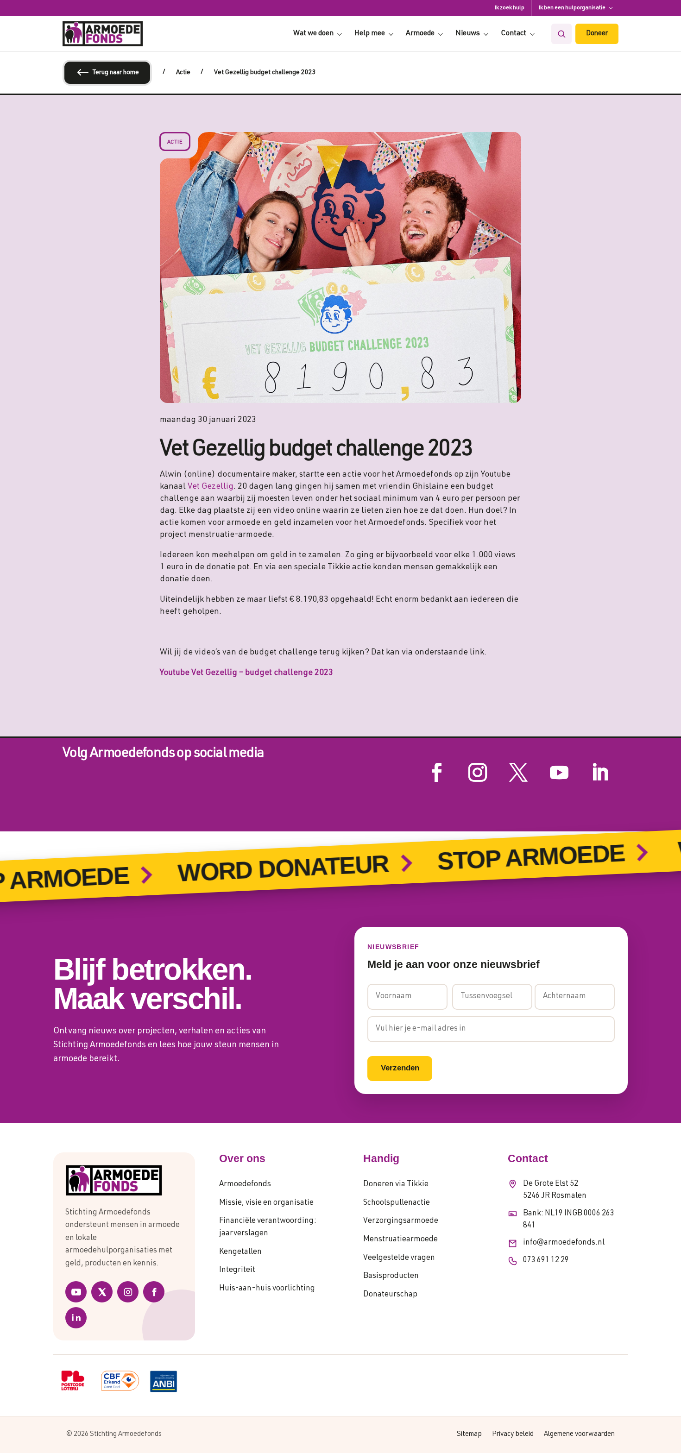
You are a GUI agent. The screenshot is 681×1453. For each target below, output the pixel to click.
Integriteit (237, 1270)
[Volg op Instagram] (477, 772)
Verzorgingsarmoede (400, 1221)
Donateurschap (390, 1295)
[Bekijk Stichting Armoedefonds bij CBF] (120, 1381)
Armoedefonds (245, 1185)
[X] (102, 1291)
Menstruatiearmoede (400, 1240)
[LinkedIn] (76, 1317)
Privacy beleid (513, 1434)
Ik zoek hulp (509, 8)
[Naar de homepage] (124, 1180)
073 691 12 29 (546, 1260)
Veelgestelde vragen (399, 1258)
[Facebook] (153, 1291)
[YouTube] (76, 1291)
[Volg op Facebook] (436, 772)
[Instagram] (128, 1291)
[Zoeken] (561, 34)
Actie (175, 142)
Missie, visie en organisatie (266, 1203)
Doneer (597, 33)
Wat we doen (313, 34)
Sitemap (469, 1434)
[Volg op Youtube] (559, 772)
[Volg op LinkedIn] (599, 772)
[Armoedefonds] (103, 33)
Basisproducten (391, 1276)
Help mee (369, 34)
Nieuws (467, 34)
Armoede (420, 34)
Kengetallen (240, 1252)
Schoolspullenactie (396, 1203)
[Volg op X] (518, 772)
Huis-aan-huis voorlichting (267, 1289)
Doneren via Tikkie (396, 1185)
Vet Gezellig (210, 487)
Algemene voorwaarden (579, 1434)
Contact (513, 34)
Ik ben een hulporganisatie (572, 8)
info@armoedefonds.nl (564, 1243)
